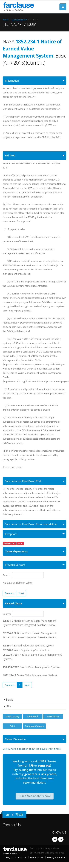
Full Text (10, 155)
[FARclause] (18, 6)
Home (5, 19)
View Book (32, 716)
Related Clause (13, 603)
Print (12, 726)
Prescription (12, 80)
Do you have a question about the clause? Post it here (32, 748)
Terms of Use (37, 857)
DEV (8, 706)
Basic (9, 699)
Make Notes (53, 716)
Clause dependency (16, 551)
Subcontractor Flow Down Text (23, 481)
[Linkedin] (61, 839)
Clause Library (19, 19)
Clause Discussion (15, 739)
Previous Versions (15, 564)
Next (21, 593)
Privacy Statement (56, 857)
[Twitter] (55, 839)
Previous (10, 593)
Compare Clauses (34, 726)
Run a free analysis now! (35, 796)
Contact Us (12, 824)
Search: (7, 575)
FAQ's (9, 857)
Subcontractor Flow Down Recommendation (31, 524)
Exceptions (11, 534)
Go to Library (12, 716)
